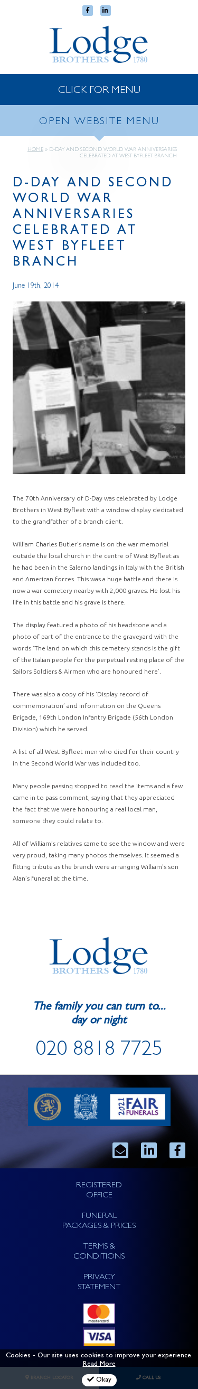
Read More (99, 1364)
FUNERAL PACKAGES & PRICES (99, 1221)
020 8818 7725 (99, 1051)
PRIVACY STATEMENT (99, 1282)
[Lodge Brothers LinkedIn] (149, 1150)
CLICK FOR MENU (99, 91)
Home (35, 150)
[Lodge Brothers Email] (120, 1150)
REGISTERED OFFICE (99, 1191)
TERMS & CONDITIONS (99, 1252)
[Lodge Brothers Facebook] (177, 1150)
